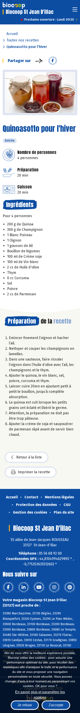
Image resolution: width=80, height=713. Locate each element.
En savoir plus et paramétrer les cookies (40, 694)
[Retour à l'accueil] (14, 5)
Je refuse (25, 705)
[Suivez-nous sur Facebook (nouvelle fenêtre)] (8, 587)
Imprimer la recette (34, 472)
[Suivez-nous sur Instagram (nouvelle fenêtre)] (54, 587)
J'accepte (55, 705)
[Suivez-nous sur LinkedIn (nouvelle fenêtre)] (23, 587)
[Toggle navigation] (74, 11)
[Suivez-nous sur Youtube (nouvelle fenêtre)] (38, 587)
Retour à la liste (29, 457)
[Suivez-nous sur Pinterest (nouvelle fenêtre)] (69, 587)
